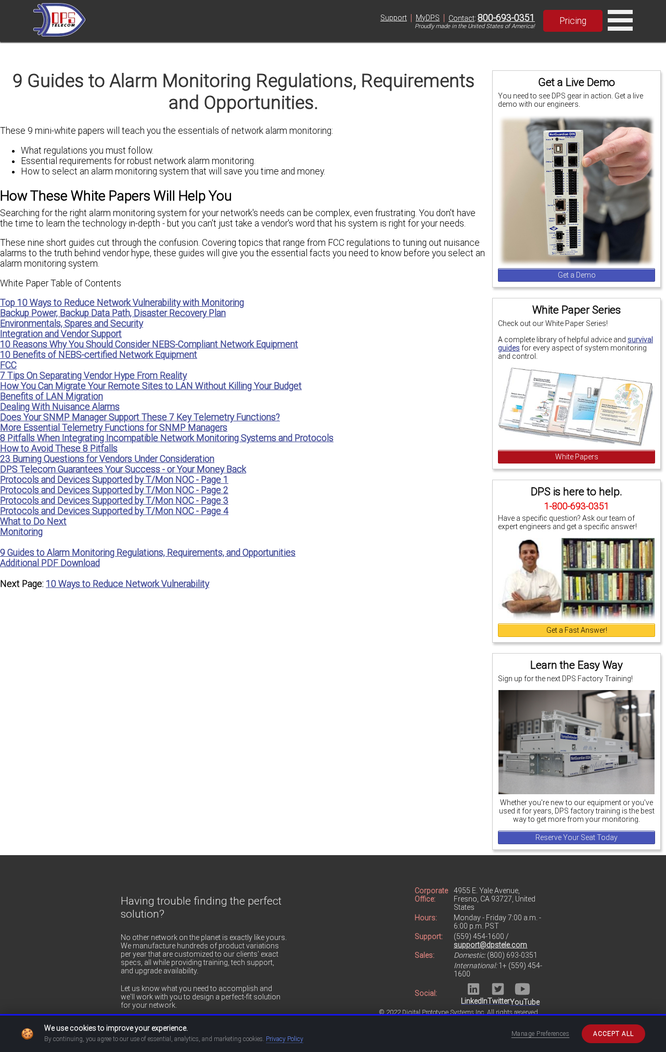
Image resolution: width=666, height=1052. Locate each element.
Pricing (572, 21)
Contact (462, 18)
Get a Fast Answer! (576, 630)
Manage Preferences (540, 1033)
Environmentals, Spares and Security (71, 323)
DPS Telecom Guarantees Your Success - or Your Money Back (123, 469)
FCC (8, 365)
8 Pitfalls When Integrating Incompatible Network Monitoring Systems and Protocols (167, 438)
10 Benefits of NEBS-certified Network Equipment (98, 354)
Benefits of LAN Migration (51, 396)
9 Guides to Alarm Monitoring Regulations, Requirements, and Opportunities (148, 552)
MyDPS (428, 18)
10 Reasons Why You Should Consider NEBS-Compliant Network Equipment (149, 344)
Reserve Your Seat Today (576, 837)
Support (393, 18)
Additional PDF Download (50, 563)
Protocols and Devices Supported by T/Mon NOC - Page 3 (114, 500)
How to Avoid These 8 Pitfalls (59, 448)
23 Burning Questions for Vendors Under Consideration (107, 459)
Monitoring (21, 532)
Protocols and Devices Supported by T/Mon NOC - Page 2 (114, 490)
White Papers (576, 457)
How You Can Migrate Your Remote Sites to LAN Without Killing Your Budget (151, 386)
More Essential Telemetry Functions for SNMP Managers (113, 427)
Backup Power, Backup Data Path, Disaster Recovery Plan (113, 313)
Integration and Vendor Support (61, 334)
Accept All (613, 1033)
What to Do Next (33, 521)
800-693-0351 (506, 17)
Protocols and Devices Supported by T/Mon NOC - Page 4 (114, 511)
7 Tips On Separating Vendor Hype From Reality (93, 375)
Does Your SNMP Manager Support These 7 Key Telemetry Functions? (140, 417)
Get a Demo (577, 275)
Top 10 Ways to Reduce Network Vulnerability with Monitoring (122, 302)
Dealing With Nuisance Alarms (60, 407)
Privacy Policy (284, 1039)
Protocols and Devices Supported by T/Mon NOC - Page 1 (114, 479)
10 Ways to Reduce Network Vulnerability (127, 584)
